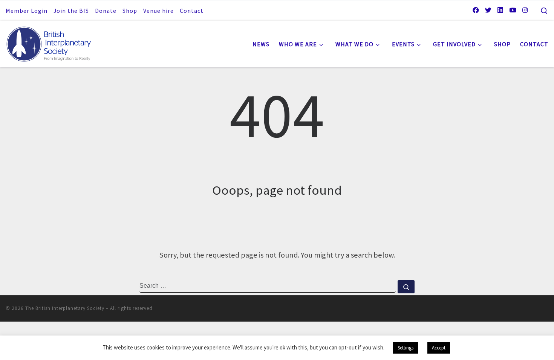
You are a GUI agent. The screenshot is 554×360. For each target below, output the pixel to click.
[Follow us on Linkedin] (500, 10)
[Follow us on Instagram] (525, 10)
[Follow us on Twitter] (488, 10)
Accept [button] (438, 348)
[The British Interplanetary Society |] (53, 42)
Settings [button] (405, 348)
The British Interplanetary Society (64, 308)
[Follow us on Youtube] (512, 10)
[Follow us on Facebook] (476, 10)
